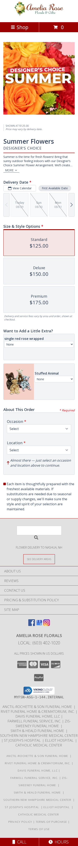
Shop (22, 27)
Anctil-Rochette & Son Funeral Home (38, 706)
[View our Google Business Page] (39, 624)
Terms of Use (39, 829)
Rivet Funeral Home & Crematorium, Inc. (38, 711)
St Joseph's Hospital (23, 740)
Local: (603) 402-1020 (39, 643)
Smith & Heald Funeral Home (38, 730)
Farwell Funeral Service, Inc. (34, 721)
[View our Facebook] (31, 624)
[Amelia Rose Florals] (39, 16)
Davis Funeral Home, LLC (38, 716)
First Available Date (55, 188)
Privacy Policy (20, 822)
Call (20, 842)
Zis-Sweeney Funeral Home (43, 723)
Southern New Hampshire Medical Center (38, 800)
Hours (61, 842)
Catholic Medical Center (39, 745)
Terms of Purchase (51, 822)
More (9, 170)
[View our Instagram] (46, 624)
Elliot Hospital (60, 740)
